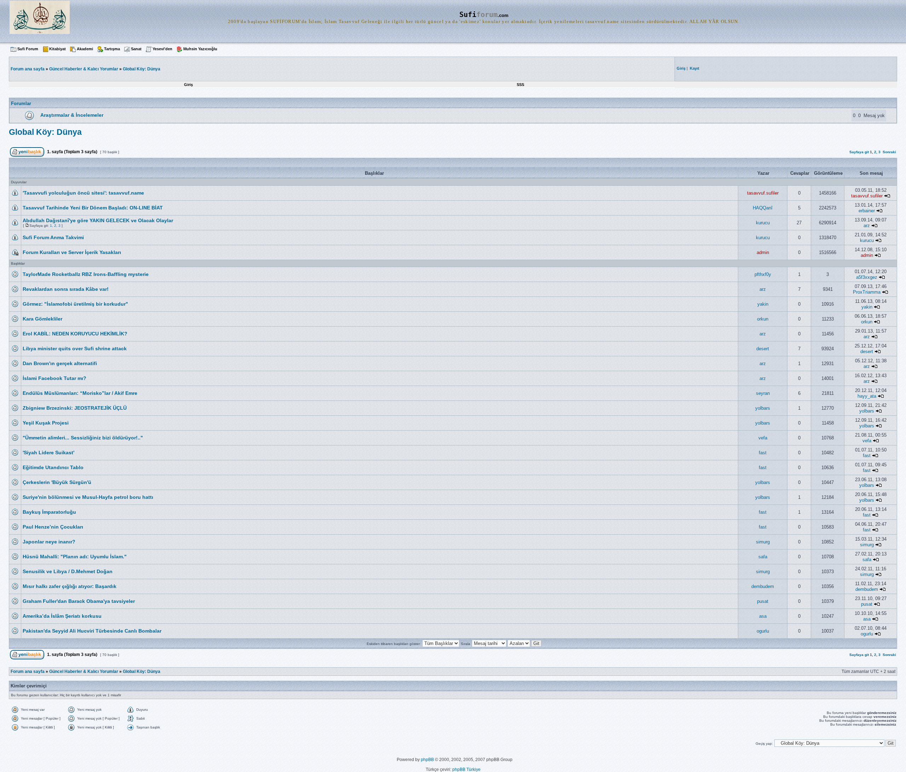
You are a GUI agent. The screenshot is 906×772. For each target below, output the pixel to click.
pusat (762, 601)
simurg (763, 542)
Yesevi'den (162, 49)
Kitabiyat (57, 49)
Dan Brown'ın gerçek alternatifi (60, 363)
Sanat (136, 49)
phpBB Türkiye (466, 769)
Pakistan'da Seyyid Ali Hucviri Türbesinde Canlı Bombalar (92, 631)
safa (762, 556)
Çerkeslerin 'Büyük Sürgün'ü (57, 482)
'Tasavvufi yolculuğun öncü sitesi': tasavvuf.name (83, 193)
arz (867, 225)
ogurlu (763, 631)
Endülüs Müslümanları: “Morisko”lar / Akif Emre (80, 393)
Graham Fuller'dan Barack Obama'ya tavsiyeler (79, 601)
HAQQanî (763, 208)
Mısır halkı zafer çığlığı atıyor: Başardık (69, 586)
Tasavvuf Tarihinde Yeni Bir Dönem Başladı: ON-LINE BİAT (93, 208)
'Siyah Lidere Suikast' (48, 452)
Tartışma (112, 49)
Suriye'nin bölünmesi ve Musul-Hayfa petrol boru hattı (88, 497)
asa (763, 616)
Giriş (188, 84)
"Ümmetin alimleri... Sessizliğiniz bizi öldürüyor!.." (83, 437)
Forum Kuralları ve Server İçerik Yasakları (72, 252)
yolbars (762, 408)
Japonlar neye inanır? (49, 542)
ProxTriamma (867, 292)
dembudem (762, 586)
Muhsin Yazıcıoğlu (200, 49)
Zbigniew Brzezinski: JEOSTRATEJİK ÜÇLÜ (75, 408)
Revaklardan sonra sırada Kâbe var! (66, 289)
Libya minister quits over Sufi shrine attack (75, 348)
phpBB (427, 759)
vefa (762, 437)
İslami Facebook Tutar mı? (54, 378)
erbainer (867, 210)
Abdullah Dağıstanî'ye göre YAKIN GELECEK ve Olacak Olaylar (98, 220)
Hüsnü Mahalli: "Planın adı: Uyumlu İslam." (75, 556)
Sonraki (889, 152)
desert (762, 348)
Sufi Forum (27, 49)
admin (763, 252)
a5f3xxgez (866, 277)
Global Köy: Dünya (141, 69)
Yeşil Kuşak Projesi (46, 423)
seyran (763, 393)
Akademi (85, 49)
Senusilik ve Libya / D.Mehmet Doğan (68, 571)
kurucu (763, 222)
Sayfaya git (859, 152)
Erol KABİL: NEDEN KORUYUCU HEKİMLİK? (75, 333)
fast (763, 452)
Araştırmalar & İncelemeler (71, 115)
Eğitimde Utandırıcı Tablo (53, 467)
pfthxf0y (763, 274)
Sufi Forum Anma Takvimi (53, 237)
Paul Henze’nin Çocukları (53, 527)
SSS (520, 84)
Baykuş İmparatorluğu (49, 512)
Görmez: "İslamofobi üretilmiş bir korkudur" (75, 304)
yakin (762, 304)
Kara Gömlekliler (42, 319)
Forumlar (21, 103)
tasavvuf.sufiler (763, 193)
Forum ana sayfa (28, 671)
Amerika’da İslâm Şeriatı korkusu (62, 616)
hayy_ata (867, 396)
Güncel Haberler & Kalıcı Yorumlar (83, 69)
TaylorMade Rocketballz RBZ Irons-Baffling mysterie (86, 274)
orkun (762, 319)
